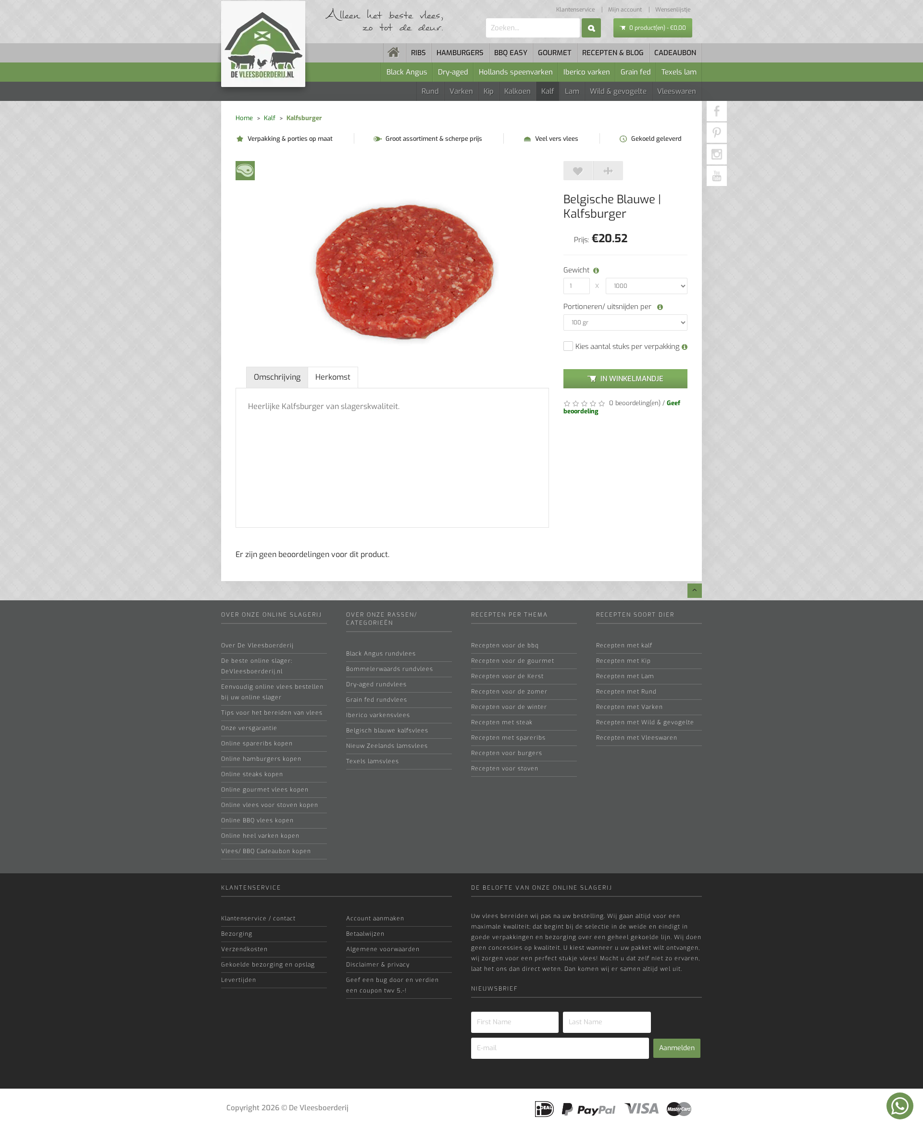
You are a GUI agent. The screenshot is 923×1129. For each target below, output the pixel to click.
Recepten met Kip (623, 661)
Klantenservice (575, 9)
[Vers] (245, 170)
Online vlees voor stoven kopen (269, 805)
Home (244, 118)
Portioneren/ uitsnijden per (608, 306)
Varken (461, 91)
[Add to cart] (578, 170)
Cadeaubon (675, 53)
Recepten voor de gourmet (512, 661)
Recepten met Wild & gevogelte (645, 722)
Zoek (591, 27)
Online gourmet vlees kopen (265, 790)
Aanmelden (677, 1048)
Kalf (547, 91)
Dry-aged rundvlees (376, 684)
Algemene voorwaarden (383, 949)
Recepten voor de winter (509, 707)
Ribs (418, 53)
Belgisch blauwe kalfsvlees (387, 730)
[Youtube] (717, 176)
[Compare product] (608, 170)
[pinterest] (717, 133)
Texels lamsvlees (372, 761)
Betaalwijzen (365, 934)
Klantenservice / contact (258, 918)
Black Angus (407, 72)
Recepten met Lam (625, 676)
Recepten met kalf (624, 645)
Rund (430, 91)
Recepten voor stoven (504, 768)
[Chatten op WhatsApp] (899, 1105)
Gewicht (574, 270)
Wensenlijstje (672, 9)
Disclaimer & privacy (378, 964)
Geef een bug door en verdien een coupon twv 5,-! (392, 985)
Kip (489, 91)
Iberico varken (586, 72)
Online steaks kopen (252, 774)
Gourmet (555, 53)
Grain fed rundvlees (376, 700)
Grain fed (636, 72)
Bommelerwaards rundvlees (389, 669)
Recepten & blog (613, 53)
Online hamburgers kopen (261, 759)
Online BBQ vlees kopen (257, 820)
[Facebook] (717, 111)
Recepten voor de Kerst (507, 676)
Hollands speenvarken (516, 72)
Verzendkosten (244, 949)
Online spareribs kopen (257, 743)
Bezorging (236, 934)
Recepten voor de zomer (509, 691)
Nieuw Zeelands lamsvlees (387, 746)
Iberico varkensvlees (378, 715)
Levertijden (238, 980)
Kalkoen (517, 91)
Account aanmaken (375, 918)
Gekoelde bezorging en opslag (268, 964)
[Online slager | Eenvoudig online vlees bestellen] (395, 52)
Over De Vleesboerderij (257, 645)
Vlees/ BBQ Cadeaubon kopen (266, 851)
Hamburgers (460, 53)
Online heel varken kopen (260, 836)
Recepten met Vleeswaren (636, 738)
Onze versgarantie (249, 728)
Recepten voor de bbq (505, 645)
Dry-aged (453, 72)
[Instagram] (717, 154)
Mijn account (625, 9)
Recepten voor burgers (506, 753)
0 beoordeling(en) (634, 403)
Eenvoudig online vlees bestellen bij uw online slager (272, 692)
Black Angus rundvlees (381, 654)
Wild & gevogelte (618, 91)
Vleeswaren (676, 91)
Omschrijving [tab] (277, 377)
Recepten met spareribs (508, 738)
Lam (572, 91)
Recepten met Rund (626, 691)
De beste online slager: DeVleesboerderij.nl (256, 666)
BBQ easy (510, 53)
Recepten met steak (502, 722)
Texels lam (679, 72)
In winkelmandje (631, 379)
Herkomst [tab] (332, 377)
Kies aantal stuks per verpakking (628, 346)
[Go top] (694, 590)
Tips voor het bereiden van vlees (272, 713)
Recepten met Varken (629, 707)
